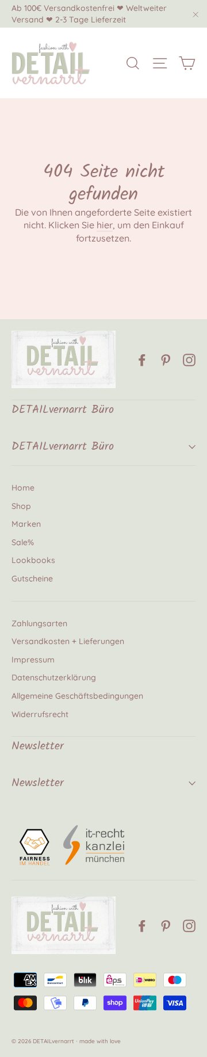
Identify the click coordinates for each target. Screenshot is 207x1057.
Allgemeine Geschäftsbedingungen (77, 696)
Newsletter (38, 783)
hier (105, 225)
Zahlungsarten (39, 623)
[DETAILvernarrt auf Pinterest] (165, 359)
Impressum (33, 659)
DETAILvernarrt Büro (63, 447)
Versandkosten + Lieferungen (68, 641)
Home (23, 487)
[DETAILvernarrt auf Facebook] (142, 359)
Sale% (23, 542)
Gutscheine (32, 578)
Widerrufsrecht (40, 714)
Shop (21, 506)
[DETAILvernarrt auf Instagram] (189, 359)
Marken (26, 524)
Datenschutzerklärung (54, 677)
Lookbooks (33, 560)
